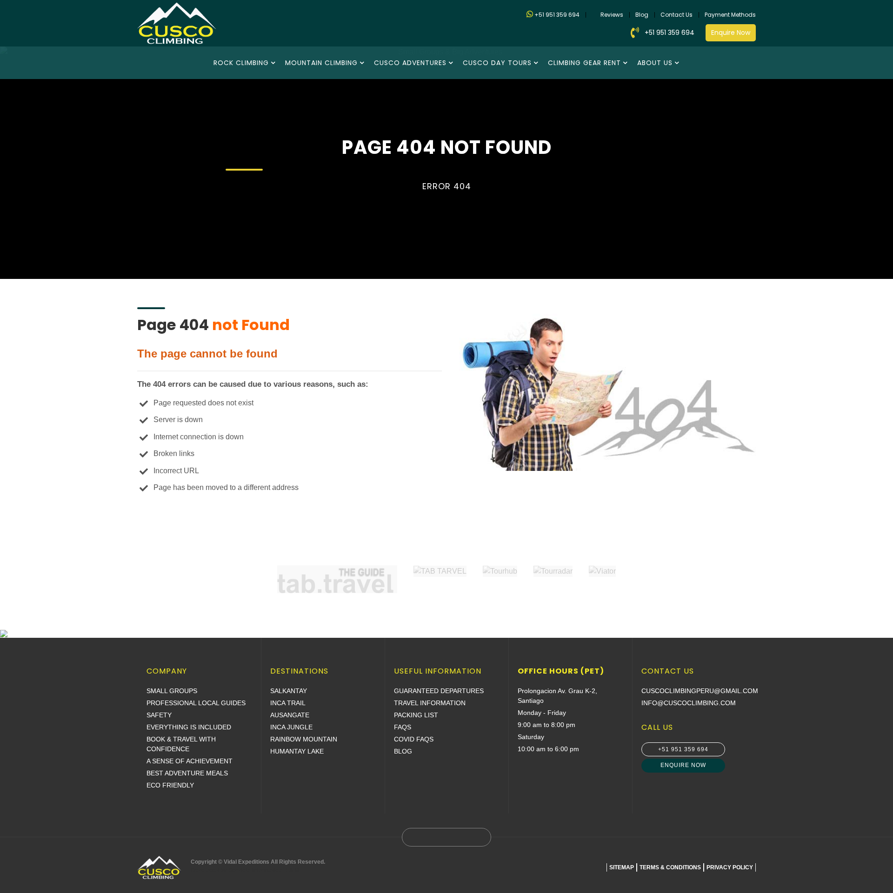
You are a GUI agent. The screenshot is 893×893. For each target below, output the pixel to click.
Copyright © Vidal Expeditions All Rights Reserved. (258, 866)
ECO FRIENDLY (170, 785)
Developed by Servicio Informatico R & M (245, 870)
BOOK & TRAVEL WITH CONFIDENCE (181, 744)
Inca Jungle (291, 727)
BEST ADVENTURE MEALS (187, 773)
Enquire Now (730, 32)
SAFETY (159, 715)
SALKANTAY (288, 691)
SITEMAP (621, 867)
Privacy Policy (729, 867)
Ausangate (289, 715)
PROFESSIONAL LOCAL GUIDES (196, 703)
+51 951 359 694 (557, 15)
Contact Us (676, 15)
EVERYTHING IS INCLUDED (189, 727)
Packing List (416, 715)
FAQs (402, 727)
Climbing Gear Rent (584, 62)
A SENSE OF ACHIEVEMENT (190, 761)
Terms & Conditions (670, 867)
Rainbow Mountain (303, 739)
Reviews (611, 15)
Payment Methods (730, 15)
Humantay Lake (297, 751)
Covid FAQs (413, 739)
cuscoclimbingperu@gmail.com (699, 691)
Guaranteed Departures (439, 691)
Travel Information (430, 703)
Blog (641, 15)
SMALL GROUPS (172, 691)
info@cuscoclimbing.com (688, 703)
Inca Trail (288, 703)
